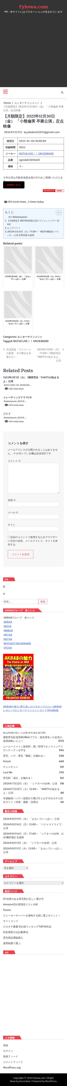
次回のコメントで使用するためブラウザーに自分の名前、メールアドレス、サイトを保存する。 (33, 541)
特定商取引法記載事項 (15, 932)
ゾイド (7, 413)
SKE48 (7, 626)
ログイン (8, 1050)
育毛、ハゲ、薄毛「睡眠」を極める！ (24, 755)
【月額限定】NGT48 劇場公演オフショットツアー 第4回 (33, 222)
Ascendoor (25, 1081)
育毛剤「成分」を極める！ (18, 777)
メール (13, 512)
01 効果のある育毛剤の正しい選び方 (23, 898)
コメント (14, 460)
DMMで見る (14, 184)
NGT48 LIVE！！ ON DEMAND (36, 153)
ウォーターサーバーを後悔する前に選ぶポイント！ (31, 915)
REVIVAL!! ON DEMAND (17, 643)
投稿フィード (10, 1056)
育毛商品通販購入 (13, 937)
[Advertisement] (33, 49)
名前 (12, 500)
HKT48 (8, 634)
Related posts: (20, 217)
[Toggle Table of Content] (57, 212)
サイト (11, 524)
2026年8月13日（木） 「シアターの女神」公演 (30, 842)
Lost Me (7, 772)
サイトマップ (10, 921)
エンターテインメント (29, 336)
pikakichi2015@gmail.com (43, 132)
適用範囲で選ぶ (12, 943)
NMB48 (8, 630)
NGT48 (8, 639)
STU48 (8, 647)
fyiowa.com (33, 7)
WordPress (51, 1081)
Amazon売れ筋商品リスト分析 (20, 904)
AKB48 (8, 621)
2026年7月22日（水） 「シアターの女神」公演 (30, 783)
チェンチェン (10, 766)
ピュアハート (13, 228)
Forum (7, 761)
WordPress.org (12, 1067)
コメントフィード (13, 1061)
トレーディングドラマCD (17, 397)
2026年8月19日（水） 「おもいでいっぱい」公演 (31, 818)
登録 (5, 1045)
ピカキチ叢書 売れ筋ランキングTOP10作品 (27, 926)
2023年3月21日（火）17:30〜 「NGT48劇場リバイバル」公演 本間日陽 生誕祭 (33, 233)
